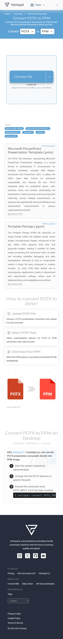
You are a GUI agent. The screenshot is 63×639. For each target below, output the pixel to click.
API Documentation (45, 584)
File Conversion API (26, 573)
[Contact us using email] (43, 555)
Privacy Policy (14, 614)
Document (18, 14)
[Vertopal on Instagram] (19, 555)
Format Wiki (13, 584)
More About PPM (15, 284)
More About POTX (15, 214)
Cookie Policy (14, 618)
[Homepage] (31, 530)
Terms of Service (15, 623)
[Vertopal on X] (27, 555)
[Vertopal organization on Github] (35, 555)
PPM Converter (49, 224)
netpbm (28, 132)
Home (7, 14)
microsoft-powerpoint (38, 128)
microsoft (11, 136)
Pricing (11, 573)
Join (39, 88)
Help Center (27, 584)
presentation (13, 132)
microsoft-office (14, 128)
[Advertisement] (31, 47)
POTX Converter (48, 146)
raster (41, 132)
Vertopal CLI (44, 573)
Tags (10, 594)
